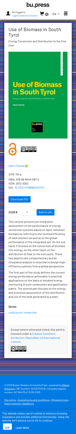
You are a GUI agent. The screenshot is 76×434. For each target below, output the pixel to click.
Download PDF (19, 199)
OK (7, 427)
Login (14, 16)
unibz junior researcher (22, 312)
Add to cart (45, 212)
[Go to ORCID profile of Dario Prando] (26, 166)
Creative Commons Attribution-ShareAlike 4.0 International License (35, 337)
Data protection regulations (19, 404)
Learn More (22, 427)
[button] (55, 14)
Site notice (10, 400)
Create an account (28, 16)
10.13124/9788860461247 (30, 187)
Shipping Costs (59, 400)
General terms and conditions (34, 400)
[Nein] (71, 422)
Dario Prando (16, 166)
